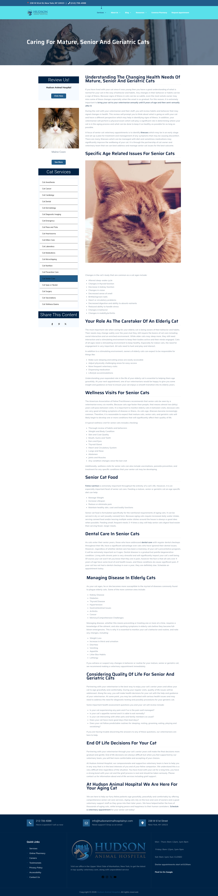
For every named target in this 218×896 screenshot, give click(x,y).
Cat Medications (48, 253)
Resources (140, 13)
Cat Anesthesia (48, 182)
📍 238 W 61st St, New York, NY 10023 (45, 3)
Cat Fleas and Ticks (50, 227)
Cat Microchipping (49, 259)
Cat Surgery (47, 291)
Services (100, 13)
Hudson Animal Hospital (108, 892)
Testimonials (35, 863)
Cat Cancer (46, 189)
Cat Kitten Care (48, 240)
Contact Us (34, 877)
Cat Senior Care (48, 278)
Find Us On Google (164, 872)
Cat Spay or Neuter (50, 285)
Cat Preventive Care (50, 272)
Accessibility (35, 872)
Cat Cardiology (48, 195)
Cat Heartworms (49, 233)
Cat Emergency (48, 221)
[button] (41, 130)
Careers (33, 858)
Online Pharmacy (37, 853)
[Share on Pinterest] (58, 323)
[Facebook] (102, 877)
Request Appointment (180, 13)
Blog (127, 13)
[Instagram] (106, 877)
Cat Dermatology (49, 208)
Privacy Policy (36, 867)
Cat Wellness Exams (50, 304)
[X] (111, 877)
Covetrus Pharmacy (159, 13)
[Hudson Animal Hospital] (37, 12)
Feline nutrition (92, 486)
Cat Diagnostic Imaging (51, 214)
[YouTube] (115, 877)
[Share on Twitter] (65, 323)
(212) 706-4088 (78, 3)
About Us (114, 13)
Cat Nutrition (47, 266)
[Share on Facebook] (51, 323)
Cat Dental (46, 201)
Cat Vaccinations (49, 298)
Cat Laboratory (48, 246)
